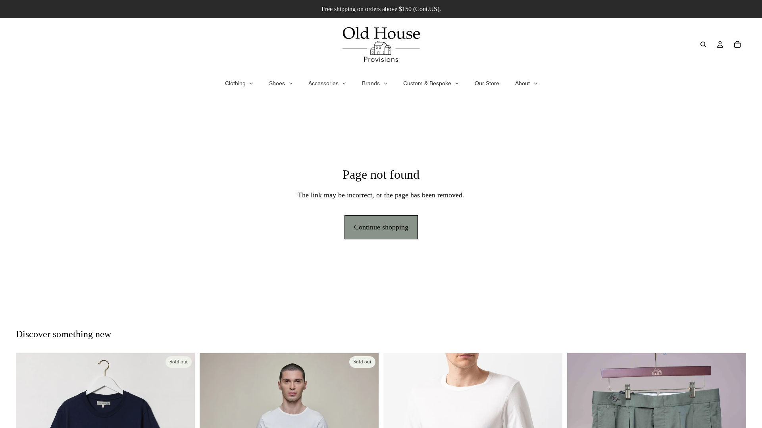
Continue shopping (381, 227)
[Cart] (737, 44)
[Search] (703, 44)
